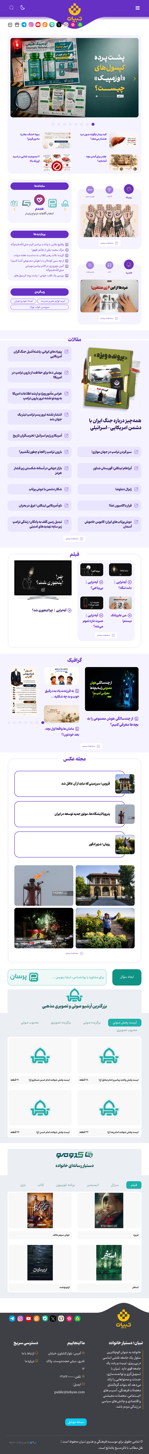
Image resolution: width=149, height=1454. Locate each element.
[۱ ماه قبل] (109, 296)
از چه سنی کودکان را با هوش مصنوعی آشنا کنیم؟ (37, 261)
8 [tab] (53, 124)
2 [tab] (87, 124)
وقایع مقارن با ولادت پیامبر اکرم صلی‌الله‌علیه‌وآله (37, 244)
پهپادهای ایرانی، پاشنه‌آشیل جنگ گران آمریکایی (38, 354)
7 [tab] (58, 124)
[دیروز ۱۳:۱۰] (74, 77)
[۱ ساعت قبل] (124, 162)
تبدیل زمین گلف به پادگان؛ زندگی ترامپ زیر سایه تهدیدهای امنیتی (37, 524)
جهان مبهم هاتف (61, 1235)
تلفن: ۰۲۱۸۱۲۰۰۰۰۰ (70, 1376)
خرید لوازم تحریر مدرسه (53, 301)
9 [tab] (3, 722)
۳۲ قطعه (83, 1132)
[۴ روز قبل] (91, 569)
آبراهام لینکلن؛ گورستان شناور (112, 468)
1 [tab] (93, 124)
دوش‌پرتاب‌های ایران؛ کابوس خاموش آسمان (108, 524)
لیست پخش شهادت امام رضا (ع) (123, 1132)
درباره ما (29, 1361)
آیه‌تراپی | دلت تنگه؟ (123, 584)
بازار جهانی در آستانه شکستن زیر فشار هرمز (38, 471)
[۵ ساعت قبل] (125, 784)
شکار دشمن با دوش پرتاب (45, 489)
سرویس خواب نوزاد (39, 307)
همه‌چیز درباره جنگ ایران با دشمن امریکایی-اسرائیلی (115, 424)
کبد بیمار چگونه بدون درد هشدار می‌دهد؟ (93, 136)
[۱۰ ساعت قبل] (124, 140)
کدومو (39, 209)
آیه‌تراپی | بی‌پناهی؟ (94, 584)
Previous (135, 78)
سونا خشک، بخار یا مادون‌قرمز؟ (30, 136)
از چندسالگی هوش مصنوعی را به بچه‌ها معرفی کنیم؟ (113, 722)
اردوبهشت (65, 1287)
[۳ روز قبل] (120, 569)
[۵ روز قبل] (91, 603)
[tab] (129, 192)
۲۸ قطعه (83, 1080)
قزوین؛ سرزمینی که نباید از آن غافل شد (85, 783)
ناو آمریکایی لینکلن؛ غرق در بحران (40, 505)
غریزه (136, 1235)
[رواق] (26, 203)
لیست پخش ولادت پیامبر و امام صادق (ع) (119, 1080)
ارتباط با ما (28, 1353)
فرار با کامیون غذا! (120, 505)
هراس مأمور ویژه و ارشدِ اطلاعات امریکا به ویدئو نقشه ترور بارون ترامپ (37, 396)
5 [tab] (70, 124)
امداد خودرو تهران (23, 301)
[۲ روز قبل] (43, 577)
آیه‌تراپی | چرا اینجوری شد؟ (49, 610)
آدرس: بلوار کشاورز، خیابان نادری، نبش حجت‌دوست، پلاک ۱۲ (65, 1361)
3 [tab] (81, 124)
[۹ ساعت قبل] (125, 814)
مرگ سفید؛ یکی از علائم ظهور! (48, 250)
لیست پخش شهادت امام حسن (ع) (53, 1132)
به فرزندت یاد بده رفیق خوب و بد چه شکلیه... (62, 693)
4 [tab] (75, 124)
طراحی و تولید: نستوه (19, 1442)
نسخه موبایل (76, 1422)
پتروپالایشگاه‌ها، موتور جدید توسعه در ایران (82, 814)
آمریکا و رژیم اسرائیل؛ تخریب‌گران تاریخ (37, 435)
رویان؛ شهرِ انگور (99, 844)
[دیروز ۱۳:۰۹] (109, 220)
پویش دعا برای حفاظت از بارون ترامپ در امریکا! (37, 375)
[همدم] (52, 203)
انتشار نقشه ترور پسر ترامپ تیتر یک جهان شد (39, 417)
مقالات (74, 340)
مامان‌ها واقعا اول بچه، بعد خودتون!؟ (62, 731)
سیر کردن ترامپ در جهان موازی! (112, 452)
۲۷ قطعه (14, 1132)
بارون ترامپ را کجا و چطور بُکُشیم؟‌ (40, 452)
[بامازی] (13, 203)
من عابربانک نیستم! (121, 618)
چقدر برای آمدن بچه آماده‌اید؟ (96, 158)
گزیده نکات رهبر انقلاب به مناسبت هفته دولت (39, 255)
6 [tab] (64, 124)
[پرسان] (65, 203)
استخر (136, 1287)
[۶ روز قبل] (120, 603)
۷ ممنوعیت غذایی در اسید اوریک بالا (26, 158)
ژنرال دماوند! (123, 489)
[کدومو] (39, 200)
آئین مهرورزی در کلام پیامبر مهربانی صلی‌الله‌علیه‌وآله (44, 268)
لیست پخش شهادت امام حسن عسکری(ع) (49, 1080)
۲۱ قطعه (14, 1080)
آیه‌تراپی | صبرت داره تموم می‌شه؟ (93, 621)
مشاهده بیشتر (107, 243)
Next (14, 78)
